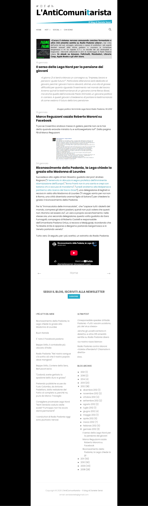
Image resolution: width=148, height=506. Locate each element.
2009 (83, 465)
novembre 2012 (91, 393)
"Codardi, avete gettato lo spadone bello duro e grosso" (51, 376)
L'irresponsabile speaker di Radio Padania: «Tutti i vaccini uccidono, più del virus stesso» (94, 323)
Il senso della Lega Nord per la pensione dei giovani (69, 69)
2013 (83, 382)
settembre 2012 (91, 400)
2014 (83, 379)
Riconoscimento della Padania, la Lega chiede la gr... (97, 452)
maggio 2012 (89, 414)
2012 (83, 386)
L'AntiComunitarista (71, 490)
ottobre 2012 (89, 397)
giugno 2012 (89, 411)
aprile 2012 (88, 418)
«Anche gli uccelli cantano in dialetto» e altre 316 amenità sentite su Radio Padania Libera (93, 334)
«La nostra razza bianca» (89, 341)
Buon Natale (42, 332)
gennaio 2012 (90, 429)
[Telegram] (48, 6)
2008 (83, 469)
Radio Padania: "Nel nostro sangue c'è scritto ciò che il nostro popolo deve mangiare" (53, 356)
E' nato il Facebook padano (50, 338)
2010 (83, 462)
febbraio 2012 (90, 425)
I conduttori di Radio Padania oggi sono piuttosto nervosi (53, 418)
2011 (83, 458)
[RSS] (52, 6)
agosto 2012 (89, 404)
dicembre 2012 (90, 389)
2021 (83, 372)
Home (38, 29)
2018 (83, 375)
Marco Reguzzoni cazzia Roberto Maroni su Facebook (69, 119)
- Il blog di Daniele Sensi (91, 490)
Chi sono (68, 29)
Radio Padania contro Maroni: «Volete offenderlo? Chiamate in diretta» (93, 349)
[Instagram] (41, 6)
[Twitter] (37, 6)
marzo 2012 (89, 422)
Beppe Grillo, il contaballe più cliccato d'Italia (50, 346)
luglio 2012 (88, 407)
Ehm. (79, 356)
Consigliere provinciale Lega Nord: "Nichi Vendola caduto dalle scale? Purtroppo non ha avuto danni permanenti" (53, 406)
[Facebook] (45, 6)
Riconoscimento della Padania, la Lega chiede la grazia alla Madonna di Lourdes (74, 170)
